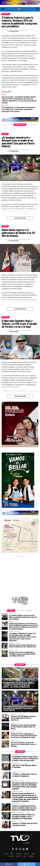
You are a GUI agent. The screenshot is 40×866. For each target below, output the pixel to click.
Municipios (18, 856)
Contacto (26, 854)
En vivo (33, 854)
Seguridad (31, 856)
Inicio (6, 854)
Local (24, 856)
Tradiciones (19, 854)
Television (10, 856)
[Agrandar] (36, 404)
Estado (12, 854)
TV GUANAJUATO (14, 31)
